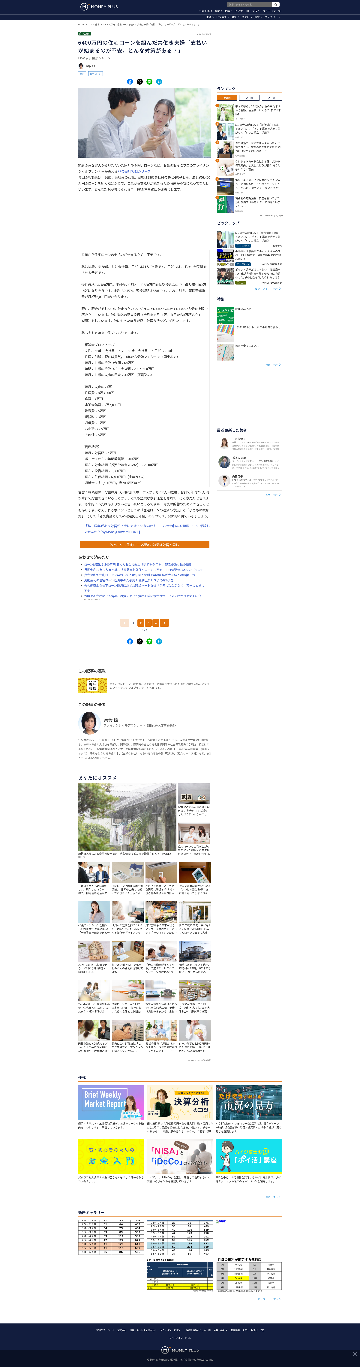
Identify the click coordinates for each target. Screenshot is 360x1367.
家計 (82, 73)
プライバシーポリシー (171, 1330)
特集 (227, 11)
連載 (217, 11)
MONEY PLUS (85, 24)
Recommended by (195, 1060)
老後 (234, 17)
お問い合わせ (220, 1330)
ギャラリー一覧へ (268, 1299)
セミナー (242, 11)
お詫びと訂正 (257, 1330)
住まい (246, 17)
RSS (245, 1330)
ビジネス (221, 17)
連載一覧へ (272, 1196)
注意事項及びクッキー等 (198, 1330)
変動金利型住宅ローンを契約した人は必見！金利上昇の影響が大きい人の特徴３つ (139, 575)
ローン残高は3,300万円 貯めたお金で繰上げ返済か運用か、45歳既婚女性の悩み (138, 564)
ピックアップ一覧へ (267, 288)
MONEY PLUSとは (105, 1330)
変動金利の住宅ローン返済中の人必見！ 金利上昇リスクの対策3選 (128, 580)
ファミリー (271, 17)
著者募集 (235, 1330)
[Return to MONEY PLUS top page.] (99, 7)
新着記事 (204, 11)
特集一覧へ (272, 364)
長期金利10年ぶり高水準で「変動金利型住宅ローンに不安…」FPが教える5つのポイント (144, 569)
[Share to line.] (149, 82)
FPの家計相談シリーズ (134, 171)
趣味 (257, 17)
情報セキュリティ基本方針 (143, 1330)
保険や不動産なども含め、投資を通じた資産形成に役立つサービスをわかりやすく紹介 (142, 596)
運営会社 (121, 1330)
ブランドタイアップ (266, 11)
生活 (208, 17)
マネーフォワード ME (180, 1337)
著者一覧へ (272, 494)
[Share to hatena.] (159, 82)
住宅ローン (95, 73)
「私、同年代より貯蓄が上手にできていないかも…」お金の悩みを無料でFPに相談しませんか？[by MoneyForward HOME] (147, 528)
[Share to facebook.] (130, 82)
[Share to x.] (140, 82)
